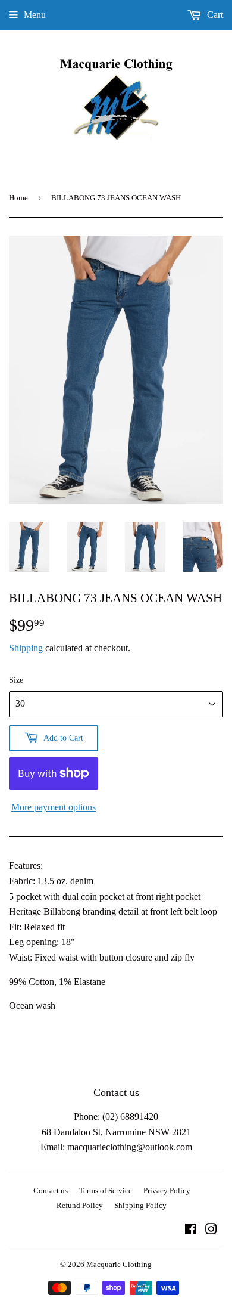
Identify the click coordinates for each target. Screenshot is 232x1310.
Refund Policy (80, 1205)
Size (16, 680)
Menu (35, 15)
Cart (214, 15)
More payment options (53, 807)
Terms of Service (105, 1190)
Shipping (26, 648)
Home (18, 197)
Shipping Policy (140, 1205)
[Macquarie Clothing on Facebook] (190, 1230)
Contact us (50, 1190)
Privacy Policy (166, 1190)
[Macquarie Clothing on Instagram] (211, 1230)
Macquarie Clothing (119, 1264)
